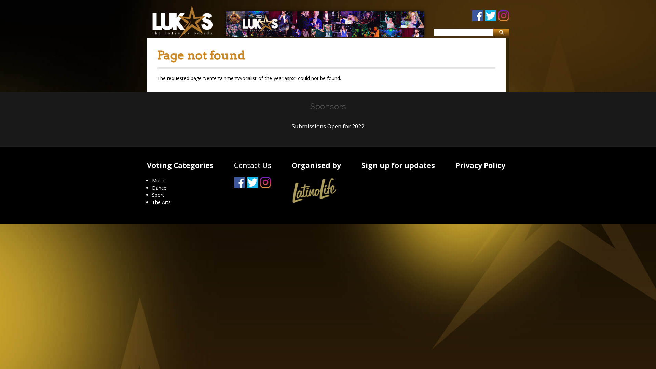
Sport (158, 195)
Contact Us (252, 165)
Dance (159, 187)
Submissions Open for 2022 (328, 126)
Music (158, 180)
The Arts (161, 202)
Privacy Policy (480, 165)
